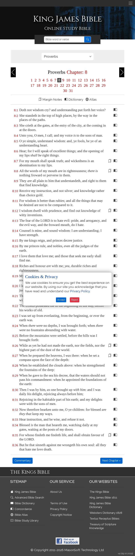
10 (68, 80)
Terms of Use (58, 503)
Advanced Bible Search (29, 497)
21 (56, 85)
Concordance (23, 509)
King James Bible (25, 491)
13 (86, 80)
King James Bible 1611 (103, 497)
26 (86, 85)
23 (68, 85)
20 (50, 85)
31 (70, 91)
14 (92, 80)
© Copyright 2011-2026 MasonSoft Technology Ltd (67, 550)
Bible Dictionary (24, 503)
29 (103, 85)
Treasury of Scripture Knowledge (102, 526)
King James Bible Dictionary (100, 505)
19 (44, 85)
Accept (61, 299)
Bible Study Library (26, 520)
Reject (74, 299)
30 (65, 91)
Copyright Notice (61, 514)
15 (98, 80)
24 (74, 85)
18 (38, 85)
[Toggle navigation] (130, 3)
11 (74, 80)
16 (103, 80)
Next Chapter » (111, 460)
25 (80, 85)
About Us (56, 491)
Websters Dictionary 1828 (106, 512)
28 (98, 85)
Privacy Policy (58, 509)
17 (32, 85)
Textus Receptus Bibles (104, 518)
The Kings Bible (99, 491)
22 (62, 85)
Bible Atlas (20, 514)
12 (80, 80)
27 (92, 85)
